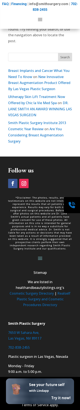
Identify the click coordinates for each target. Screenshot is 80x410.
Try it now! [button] (61, 397)
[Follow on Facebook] (12, 183)
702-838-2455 (19, 347)
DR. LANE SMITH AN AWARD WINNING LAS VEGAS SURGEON (40, 109)
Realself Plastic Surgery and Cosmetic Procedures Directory (44, 299)
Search (65, 57)
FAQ (5, 4)
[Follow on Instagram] (24, 183)
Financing (19, 4)
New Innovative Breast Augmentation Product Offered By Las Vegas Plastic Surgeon (39, 82)
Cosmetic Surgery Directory (32, 293)
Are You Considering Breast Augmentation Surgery (36, 135)
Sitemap (40, 272)
